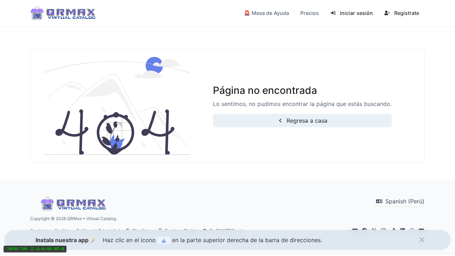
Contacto (39, 230)
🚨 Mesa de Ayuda (266, 13)
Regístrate (406, 13)
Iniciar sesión (355, 13)
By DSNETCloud (225, 230)
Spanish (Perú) (404, 201)
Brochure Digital (180, 230)
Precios (309, 13)
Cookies (62, 230)
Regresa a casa (306, 120)
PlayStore (142, 230)
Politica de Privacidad (98, 230)
